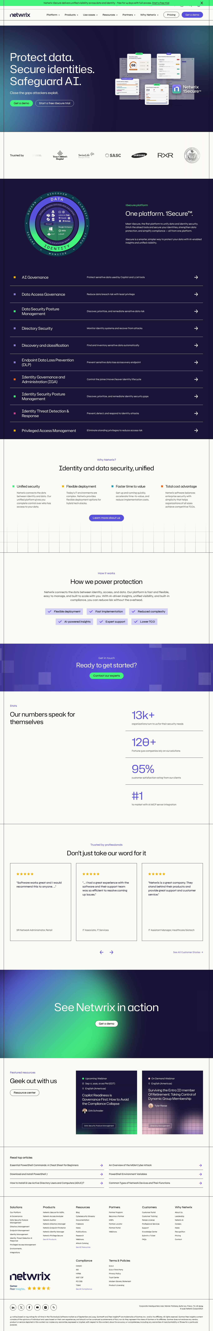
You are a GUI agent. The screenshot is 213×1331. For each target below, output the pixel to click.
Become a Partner (116, 1216)
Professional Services (150, 1224)
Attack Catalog (82, 1243)
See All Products (49, 1239)
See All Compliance (84, 1289)
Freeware (80, 1224)
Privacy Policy (115, 1273)
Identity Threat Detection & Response (21, 1239)
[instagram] (45, 1307)
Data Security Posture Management (19, 1221)
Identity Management (19, 1234)
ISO (77, 1270)
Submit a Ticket (148, 1236)
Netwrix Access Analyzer (53, 1216)
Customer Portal (149, 1212)
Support (145, 1228)
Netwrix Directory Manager (54, 1224)
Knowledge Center (149, 1232)
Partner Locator (115, 1224)
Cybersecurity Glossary (85, 1216)
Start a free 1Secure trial (54, 103)
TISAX (78, 1285)
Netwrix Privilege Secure (53, 1236)
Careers (178, 1224)
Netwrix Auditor (49, 1220)
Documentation (82, 1220)
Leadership (179, 1216)
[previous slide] (101, 952)
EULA (111, 1266)
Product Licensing (116, 1285)
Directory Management (19, 1226)
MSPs (111, 1220)
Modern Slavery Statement (120, 1281)
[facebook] (29, 1307)
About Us (178, 1212)
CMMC (79, 1266)
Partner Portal (115, 1228)
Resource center (25, 1092)
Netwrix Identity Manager (53, 1232)
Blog (78, 1212)
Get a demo (192, 14)
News (78, 1228)
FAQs (144, 1239)
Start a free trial (160, 2)
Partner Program (116, 1212)
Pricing (171, 14)
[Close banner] (202, 3)
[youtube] (37, 1307)
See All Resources (83, 1247)
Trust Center (114, 1277)
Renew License (148, 1220)
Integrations (15, 1252)
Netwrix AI (179, 1220)
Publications (81, 1232)
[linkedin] (13, 1307)
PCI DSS (79, 1281)
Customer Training (149, 1216)
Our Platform (15, 1212)
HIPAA (78, 1273)
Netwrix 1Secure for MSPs (53, 1212)
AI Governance (16, 1216)
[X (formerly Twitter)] (21, 1307)
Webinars (80, 1239)
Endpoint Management (19, 1230)
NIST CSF (80, 1277)
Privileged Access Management (23, 1245)
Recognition (180, 1232)
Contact (178, 1239)
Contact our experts (106, 675)
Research (80, 1236)
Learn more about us (106, 518)
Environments (16, 1248)
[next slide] (111, 952)
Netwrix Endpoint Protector (54, 1228)
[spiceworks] (54, 1307)
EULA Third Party (116, 1270)
